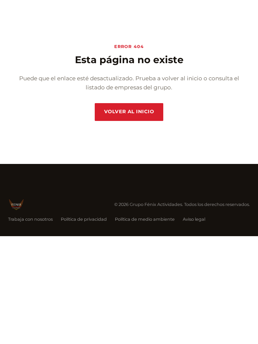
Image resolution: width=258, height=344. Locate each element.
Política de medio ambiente (145, 219)
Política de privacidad (84, 219)
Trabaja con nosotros (30, 219)
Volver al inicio (129, 112)
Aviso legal (194, 219)
